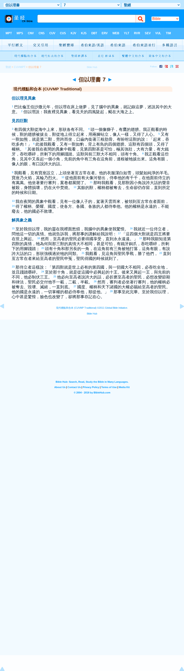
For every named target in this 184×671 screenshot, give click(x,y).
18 (38, 238)
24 (42, 271)
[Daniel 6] (5, 316)
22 (160, 253)
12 (75, 187)
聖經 (8, 67)
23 (13, 266)
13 (13, 201)
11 (91, 182)
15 (13, 228)
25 (55, 276)
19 (140, 238)
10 (63, 177)
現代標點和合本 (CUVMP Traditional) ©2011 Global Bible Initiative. (92, 307)
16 (131, 228)
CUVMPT (19, 67)
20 (42, 248)
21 (83, 253)
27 (75, 286)
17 (119, 233)
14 (13, 205)
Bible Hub (92, 313)
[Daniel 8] (178, 316)
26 (95, 281)
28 (111, 291)
